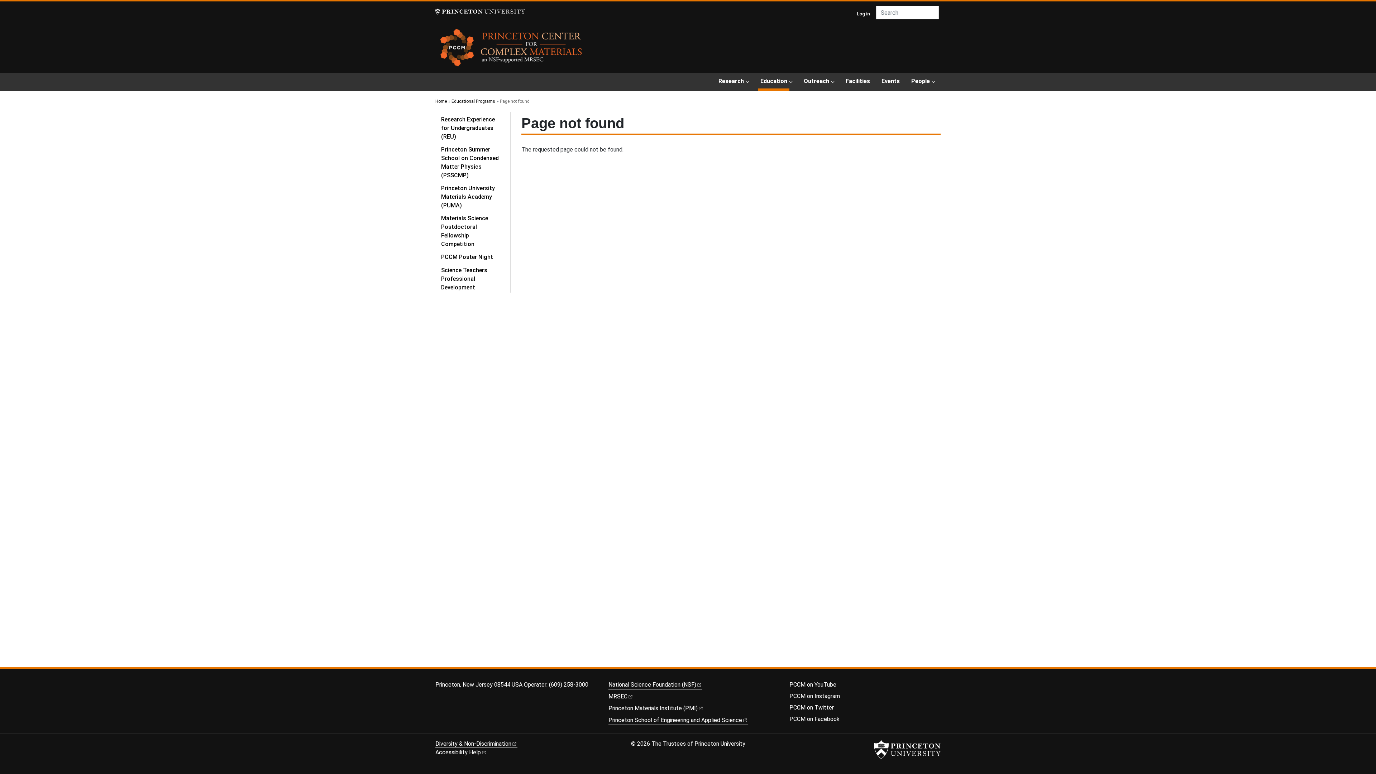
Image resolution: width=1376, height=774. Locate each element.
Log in (863, 13)
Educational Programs (473, 101)
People (920, 81)
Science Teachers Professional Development (464, 279)
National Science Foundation (652, 684)
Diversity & (473, 743)
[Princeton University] (480, 12)
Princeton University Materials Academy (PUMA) (468, 197)
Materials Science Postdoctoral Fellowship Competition (464, 231)
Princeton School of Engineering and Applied (675, 720)
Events (891, 81)
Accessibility (458, 752)
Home (441, 101)
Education (774, 81)
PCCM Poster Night (467, 257)
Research (731, 81)
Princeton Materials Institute (653, 708)
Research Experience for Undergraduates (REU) (468, 128)
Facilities (858, 81)
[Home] (511, 50)
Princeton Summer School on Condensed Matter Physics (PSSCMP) (470, 162)
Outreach (816, 81)
